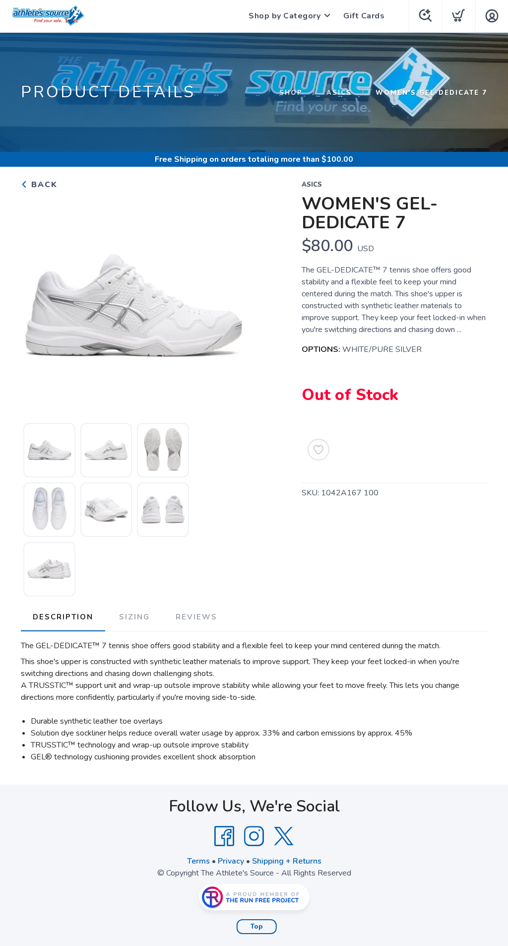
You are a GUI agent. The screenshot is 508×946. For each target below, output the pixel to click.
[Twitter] (284, 836)
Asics (339, 92)
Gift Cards (363, 15)
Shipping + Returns (286, 861)
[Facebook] (224, 836)
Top (257, 926)
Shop (291, 92)
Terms (198, 861)
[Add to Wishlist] (318, 450)
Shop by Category (284, 15)
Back (43, 184)
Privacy (231, 861)
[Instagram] (254, 836)
